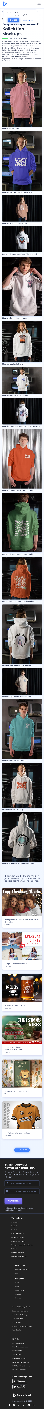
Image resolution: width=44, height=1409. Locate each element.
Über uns (14, 1222)
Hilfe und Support (17, 1233)
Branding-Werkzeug (22, 1269)
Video (17, 1283)
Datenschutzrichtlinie (18, 1241)
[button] (33, 914)
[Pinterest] (18, 1405)
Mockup (18, 1298)
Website (18, 1294)
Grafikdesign (19, 1290)
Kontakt (14, 1226)
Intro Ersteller (16, 1322)
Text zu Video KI (17, 1354)
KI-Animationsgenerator (20, 1347)
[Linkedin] (34, 1405)
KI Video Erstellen (18, 1343)
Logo (17, 1286)
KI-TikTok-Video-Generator (21, 1366)
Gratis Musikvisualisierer (20, 1311)
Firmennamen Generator (20, 1362)
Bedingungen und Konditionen (22, 1245)
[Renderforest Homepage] (5, 3)
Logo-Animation (17, 1319)
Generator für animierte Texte (22, 1326)
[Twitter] (23, 1405)
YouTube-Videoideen (19, 1370)
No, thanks (27, 20)
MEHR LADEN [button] (22, 1150)
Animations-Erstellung (19, 1315)
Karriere (14, 1230)
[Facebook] (9, 1405)
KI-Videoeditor (17, 1351)
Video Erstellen (17, 1330)
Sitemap (14, 1249)
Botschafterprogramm (19, 1256)
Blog (16, 1273)
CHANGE (13, 20)
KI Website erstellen (19, 1358)
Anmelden (13, 1201)
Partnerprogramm (17, 1237)
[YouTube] (29, 1405)
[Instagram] (14, 1405)
